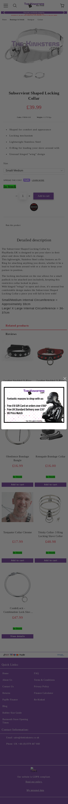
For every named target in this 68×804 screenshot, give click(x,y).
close (65, 379)
